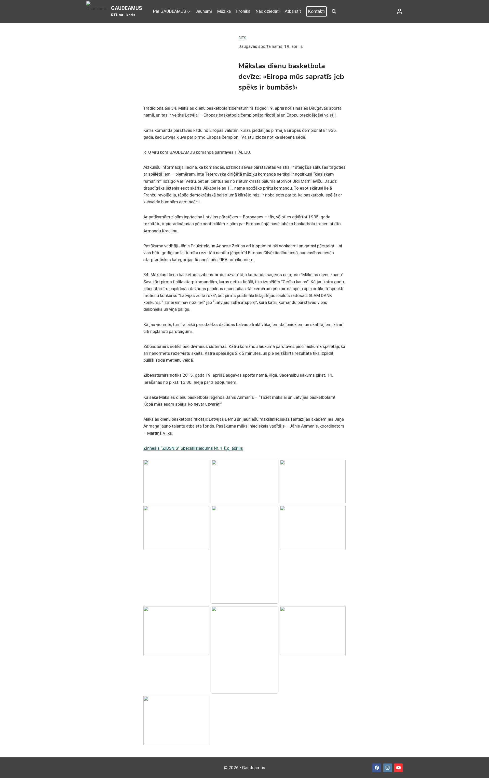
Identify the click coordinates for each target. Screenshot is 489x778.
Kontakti (316, 11)
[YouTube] (398, 767)
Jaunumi (203, 11)
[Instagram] (387, 767)
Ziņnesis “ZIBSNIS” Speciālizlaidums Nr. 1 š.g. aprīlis (193, 448)
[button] (176, 481)
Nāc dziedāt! (268, 11)
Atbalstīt (293, 11)
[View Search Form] (333, 11)
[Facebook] (376, 767)
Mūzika (224, 11)
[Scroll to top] (478, 767)
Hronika (243, 11)
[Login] (399, 11)
